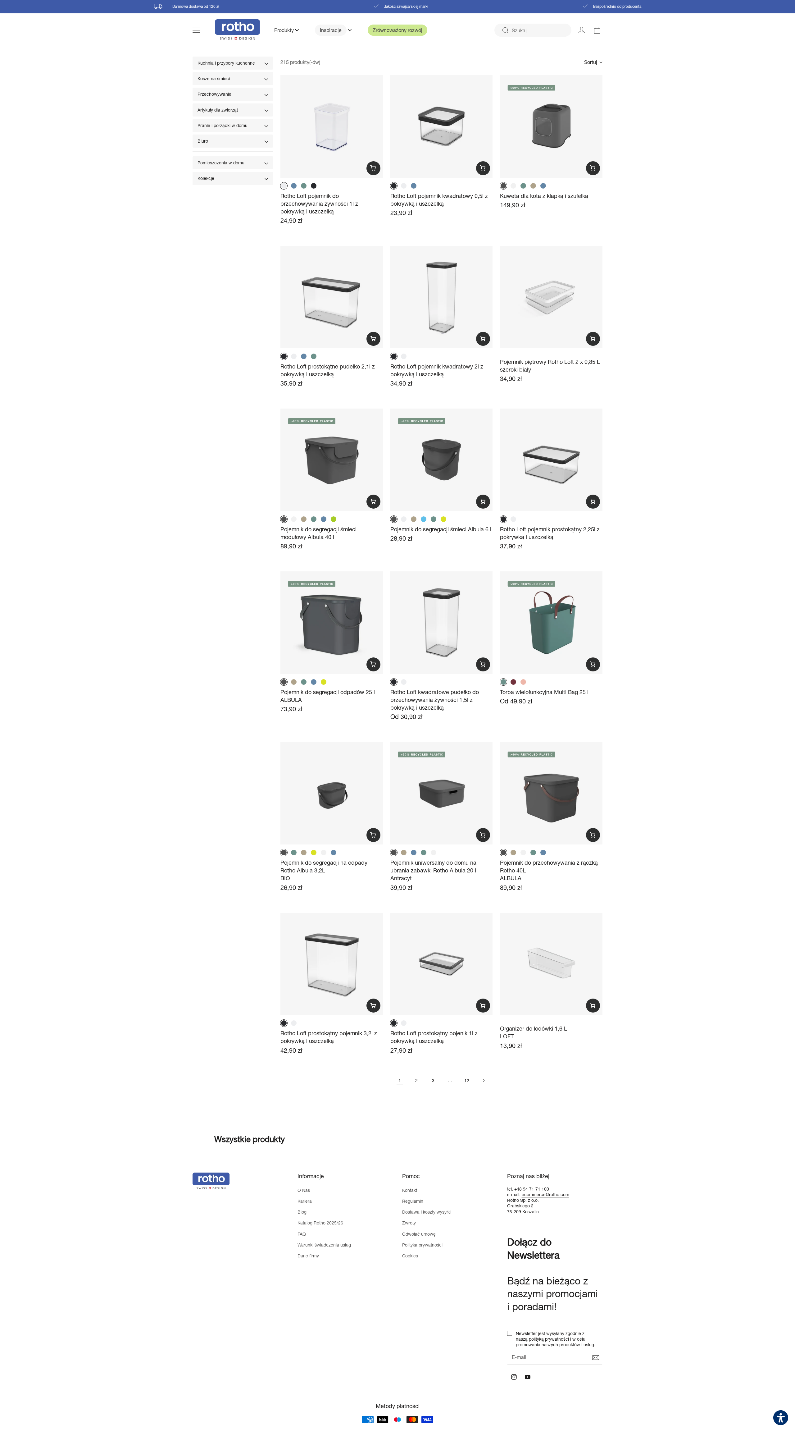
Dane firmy (308, 1255)
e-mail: (514, 1194)
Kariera (305, 1201)
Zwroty (409, 1222)
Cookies (410, 1255)
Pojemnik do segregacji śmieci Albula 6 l (440, 529)
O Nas (304, 1190)
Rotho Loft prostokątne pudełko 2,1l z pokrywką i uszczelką (327, 370)
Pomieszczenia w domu (221, 162)
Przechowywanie (214, 94)
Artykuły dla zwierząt (218, 109)
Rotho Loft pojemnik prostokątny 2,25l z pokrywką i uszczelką (550, 533)
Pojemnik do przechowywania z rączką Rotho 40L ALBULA (549, 870)
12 (466, 1080)
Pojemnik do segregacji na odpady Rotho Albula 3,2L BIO (323, 870)
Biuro (203, 141)
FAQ (302, 1234)
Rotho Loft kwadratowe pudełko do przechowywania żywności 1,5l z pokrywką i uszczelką (434, 700)
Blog (302, 1212)
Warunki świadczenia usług (324, 1244)
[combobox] (532, 30)
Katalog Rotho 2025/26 (320, 1222)
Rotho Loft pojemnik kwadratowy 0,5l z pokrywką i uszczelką (439, 199)
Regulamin (412, 1201)
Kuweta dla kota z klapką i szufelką (544, 195)
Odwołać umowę (419, 1234)
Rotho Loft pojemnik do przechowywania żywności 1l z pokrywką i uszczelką (319, 203)
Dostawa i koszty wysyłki (426, 1212)
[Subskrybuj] (595, 1358)
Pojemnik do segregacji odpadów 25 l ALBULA (327, 696)
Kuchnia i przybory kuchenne (226, 63)
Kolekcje (206, 178)
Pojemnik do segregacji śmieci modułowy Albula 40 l (318, 533)
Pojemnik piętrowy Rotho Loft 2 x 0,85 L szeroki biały (550, 365)
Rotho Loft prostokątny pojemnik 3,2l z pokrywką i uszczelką (328, 1037)
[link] (597, 30)
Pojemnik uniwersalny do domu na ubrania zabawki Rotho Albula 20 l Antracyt (433, 870)
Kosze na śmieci (214, 78)
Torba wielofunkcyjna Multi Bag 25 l (544, 692)
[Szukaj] (505, 30)
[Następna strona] (483, 1080)
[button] (204, 30)
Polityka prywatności (422, 1244)
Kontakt (409, 1190)
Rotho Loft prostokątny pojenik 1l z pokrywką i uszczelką (434, 1037)
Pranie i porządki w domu (223, 125)
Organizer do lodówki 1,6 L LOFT (533, 1032)
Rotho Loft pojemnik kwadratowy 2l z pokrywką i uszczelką (436, 370)
